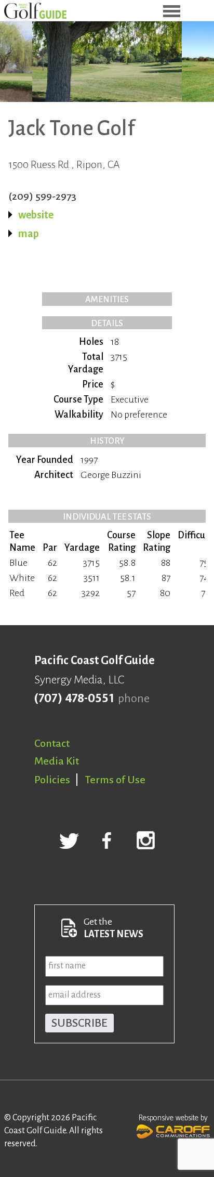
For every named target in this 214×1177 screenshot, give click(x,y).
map (28, 233)
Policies (52, 779)
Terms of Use (115, 779)
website (36, 215)
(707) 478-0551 (74, 698)
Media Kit (56, 761)
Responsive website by (173, 1117)
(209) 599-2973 (42, 196)
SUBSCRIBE (79, 1023)
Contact (52, 743)
